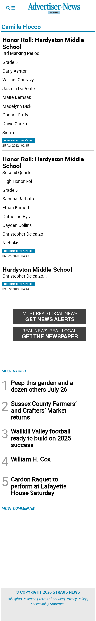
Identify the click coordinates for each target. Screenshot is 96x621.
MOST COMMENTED (18, 508)
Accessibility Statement (48, 603)
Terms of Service (51, 598)
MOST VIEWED (13, 370)
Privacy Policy (76, 598)
